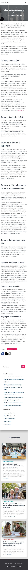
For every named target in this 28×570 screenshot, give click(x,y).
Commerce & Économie (9, 413)
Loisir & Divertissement (9, 418)
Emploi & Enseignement (9, 415)
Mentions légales (19, 563)
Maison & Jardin (7, 421)
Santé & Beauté (7, 424)
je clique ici (21, 110)
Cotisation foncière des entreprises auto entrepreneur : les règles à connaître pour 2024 (13, 543)
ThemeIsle (19, 566)
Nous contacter (8, 563)
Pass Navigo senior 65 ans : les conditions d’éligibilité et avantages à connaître (14, 505)
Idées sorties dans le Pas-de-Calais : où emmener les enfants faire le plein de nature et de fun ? (14, 380)
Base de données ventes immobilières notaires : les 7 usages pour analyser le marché (13, 387)
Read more (6, 478)
